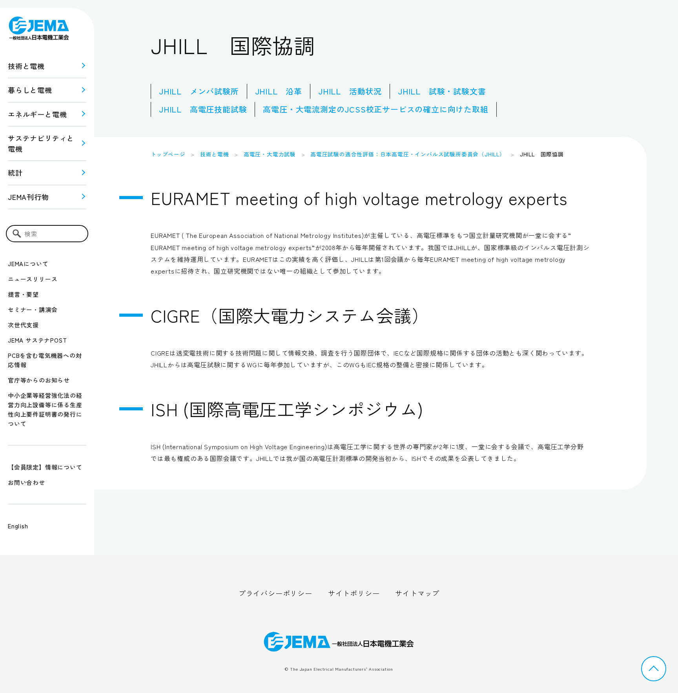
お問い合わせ (26, 482)
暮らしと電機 (30, 90)
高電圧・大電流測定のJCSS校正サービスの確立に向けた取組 (375, 109)
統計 (15, 172)
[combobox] (47, 233)
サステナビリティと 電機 (41, 143)
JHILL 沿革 (278, 91)
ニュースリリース (32, 279)
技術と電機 (26, 66)
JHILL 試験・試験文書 (442, 91)
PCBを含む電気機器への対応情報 (45, 360)
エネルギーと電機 (37, 114)
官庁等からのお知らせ (39, 380)
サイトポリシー (354, 593)
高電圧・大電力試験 (270, 154)
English (18, 526)
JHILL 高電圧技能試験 (203, 109)
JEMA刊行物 (28, 197)
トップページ (168, 154)
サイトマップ (417, 593)
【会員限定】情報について (45, 467)
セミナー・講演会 (32, 309)
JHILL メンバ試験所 (199, 91)
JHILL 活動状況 (350, 91)
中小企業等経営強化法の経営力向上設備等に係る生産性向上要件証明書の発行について (45, 409)
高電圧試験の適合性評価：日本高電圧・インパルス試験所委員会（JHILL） (407, 154)
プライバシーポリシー (275, 593)
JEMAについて (28, 263)
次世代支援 (23, 325)
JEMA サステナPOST (37, 340)
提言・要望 (23, 294)
